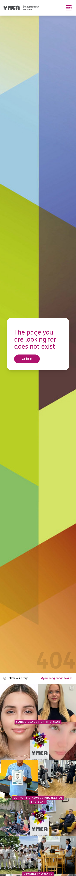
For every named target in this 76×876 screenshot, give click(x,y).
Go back (27, 359)
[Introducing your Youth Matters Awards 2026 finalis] (38, 722)
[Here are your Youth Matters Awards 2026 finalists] (38, 798)
